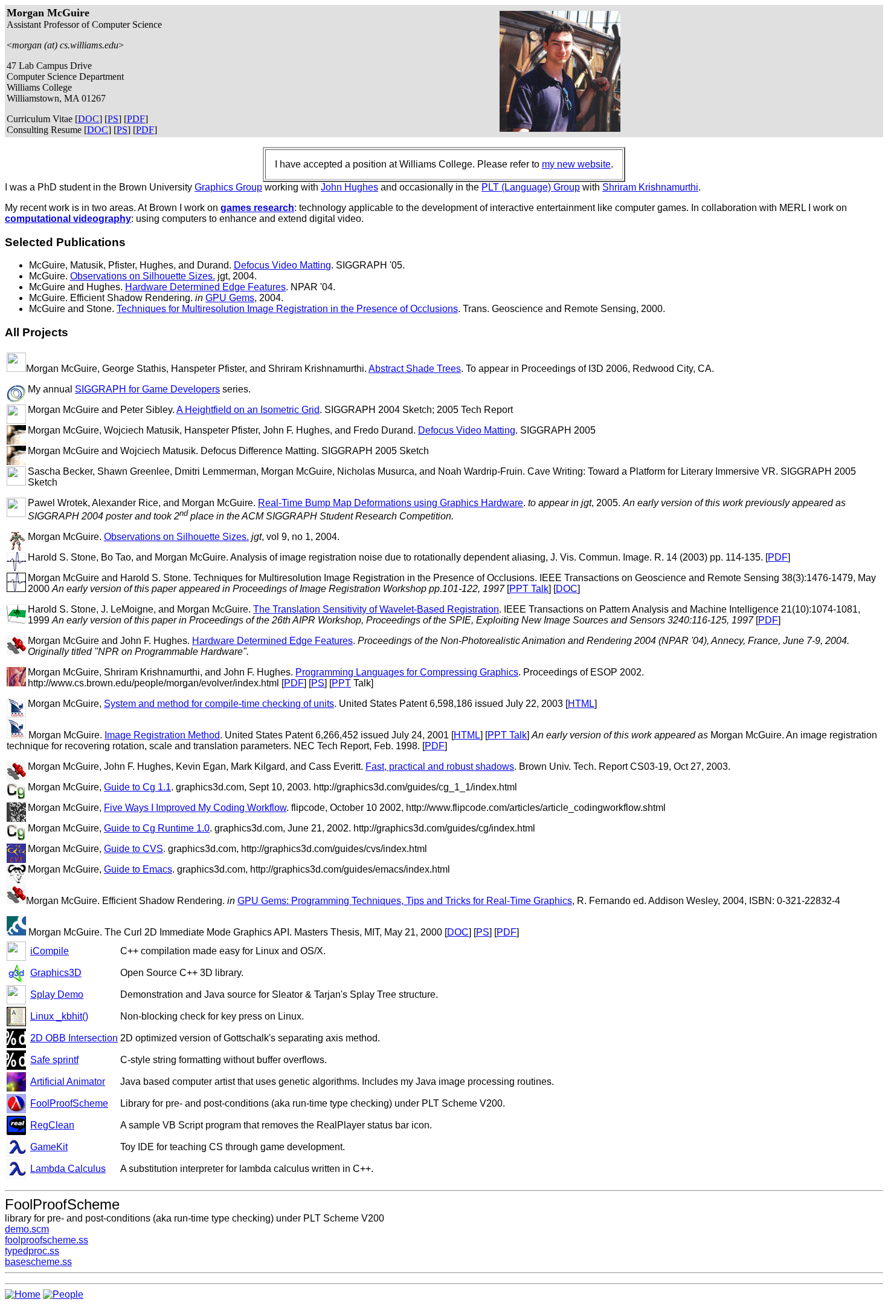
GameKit (49, 1147)
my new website (576, 164)
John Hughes (349, 187)
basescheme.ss (38, 1262)
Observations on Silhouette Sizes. (142, 276)
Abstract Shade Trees (414, 368)
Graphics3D (56, 973)
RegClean (52, 1125)
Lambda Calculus (68, 1168)
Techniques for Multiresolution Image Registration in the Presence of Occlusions (287, 309)
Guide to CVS (133, 849)
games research (257, 208)
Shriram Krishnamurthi (650, 187)
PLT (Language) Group (530, 187)
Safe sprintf (54, 1060)
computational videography (68, 218)
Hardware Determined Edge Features (205, 287)
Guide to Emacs (138, 869)
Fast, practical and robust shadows (439, 766)
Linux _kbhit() (59, 1016)
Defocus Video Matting (282, 265)
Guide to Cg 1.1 (137, 787)
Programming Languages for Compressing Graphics (406, 672)
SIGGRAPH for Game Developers (147, 389)
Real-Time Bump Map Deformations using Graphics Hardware (390, 503)
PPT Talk (529, 589)
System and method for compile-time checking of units (219, 703)
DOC (88, 119)
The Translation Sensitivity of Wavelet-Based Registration (376, 609)
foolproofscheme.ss (46, 1240)
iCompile (49, 951)
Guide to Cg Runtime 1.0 (157, 828)
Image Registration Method (162, 735)
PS (113, 119)
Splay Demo (56, 994)
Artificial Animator (67, 1081)
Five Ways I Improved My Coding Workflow (195, 807)
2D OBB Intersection (74, 1038)
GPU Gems (229, 298)
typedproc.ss (32, 1251)
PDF (136, 119)
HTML (581, 703)
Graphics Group (228, 187)
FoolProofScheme (69, 1103)
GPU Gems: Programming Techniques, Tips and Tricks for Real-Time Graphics (404, 901)
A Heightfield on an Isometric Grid (248, 410)
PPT (341, 683)
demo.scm (27, 1229)
